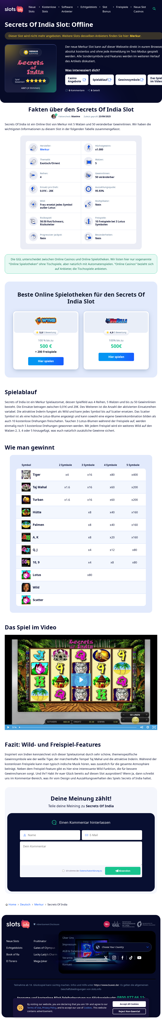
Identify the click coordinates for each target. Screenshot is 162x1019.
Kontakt (67, 964)
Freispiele (122, 7)
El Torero (11, 961)
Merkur (135, 36)
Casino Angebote (74, 79)
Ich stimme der (84, 871)
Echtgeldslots (89, 7)
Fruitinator (40, 941)
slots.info (18, 924)
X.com (105, 958)
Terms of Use (34, 1007)
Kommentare (76, 90)
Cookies (88, 1007)
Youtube (139, 958)
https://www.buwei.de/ (106, 984)
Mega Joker (40, 961)
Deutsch (25, 904)
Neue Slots (12, 941)
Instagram (114, 958)
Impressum (69, 944)
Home (12, 904)
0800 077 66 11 (130, 997)
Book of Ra (12, 954)
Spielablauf (100, 80)
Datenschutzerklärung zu (91, 870)
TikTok (130, 958)
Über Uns (68, 938)
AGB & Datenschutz (74, 951)
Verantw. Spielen (72, 958)
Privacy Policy (49, 1007)
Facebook (122, 958)
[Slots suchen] (154, 8)
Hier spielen (46, 361)
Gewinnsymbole (129, 80)
